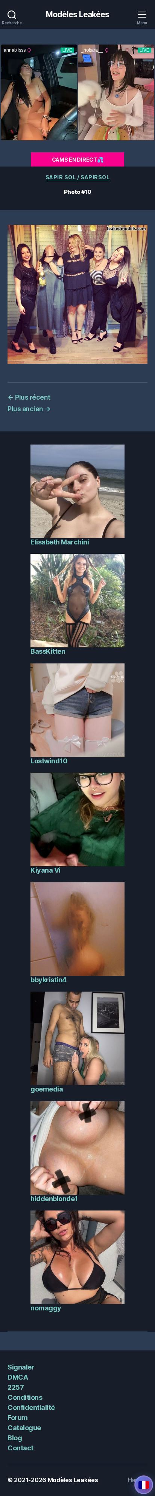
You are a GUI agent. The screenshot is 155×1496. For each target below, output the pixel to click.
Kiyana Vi (45, 870)
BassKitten (47, 651)
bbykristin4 (48, 980)
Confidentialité (31, 1407)
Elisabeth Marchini (59, 542)
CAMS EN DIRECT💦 (77, 159)
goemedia (46, 1089)
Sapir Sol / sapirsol (77, 177)
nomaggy (45, 1308)
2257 (16, 1387)
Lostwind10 (48, 761)
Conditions (25, 1397)
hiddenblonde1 (54, 1199)
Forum (18, 1418)
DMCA (18, 1377)
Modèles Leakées (77, 14)
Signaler (21, 1367)
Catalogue (24, 1428)
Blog (15, 1438)
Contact (20, 1448)
